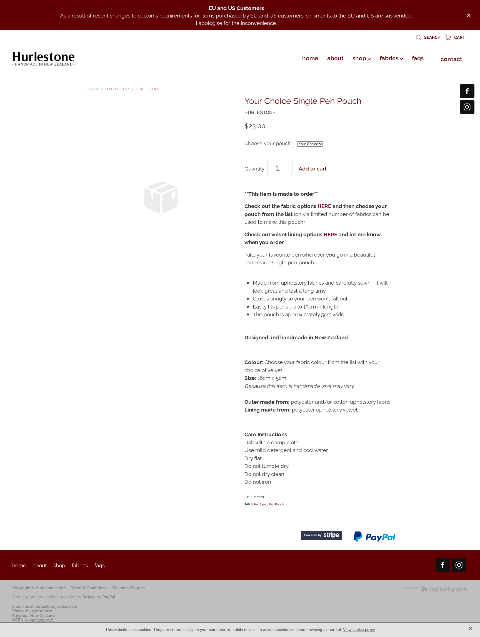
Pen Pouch (276, 504)
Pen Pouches (117, 88)
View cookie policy (359, 629)
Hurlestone (148, 88)
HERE (324, 205)
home (310, 57)
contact (451, 58)
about (335, 57)
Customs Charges (128, 587)
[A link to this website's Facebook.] (467, 91)
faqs (418, 57)
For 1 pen (260, 504)
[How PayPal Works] (374, 541)
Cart (459, 37)
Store (93, 88)
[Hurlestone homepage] (57, 59)
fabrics (390, 57)
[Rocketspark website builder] (435, 589)
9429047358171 (39, 619)
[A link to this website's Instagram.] (467, 107)
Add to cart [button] (313, 168)
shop (360, 57)
